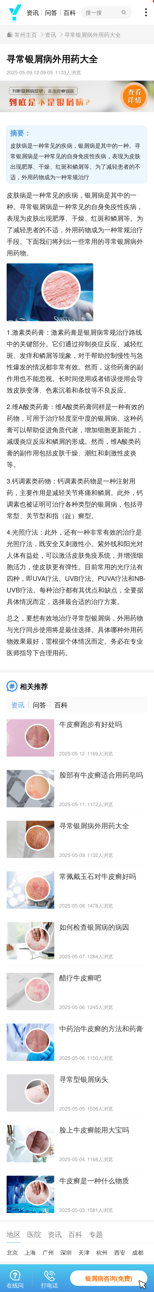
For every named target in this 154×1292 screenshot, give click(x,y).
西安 (119, 1252)
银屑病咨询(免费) (108, 1278)
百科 (70, 12)
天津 (84, 1252)
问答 (51, 12)
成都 (137, 1252)
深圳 (66, 1252)
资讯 (32, 12)
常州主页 (25, 34)
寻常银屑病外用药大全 (92, 34)
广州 (48, 1252)
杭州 (102, 1252)
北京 (12, 1252)
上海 (30, 1252)
